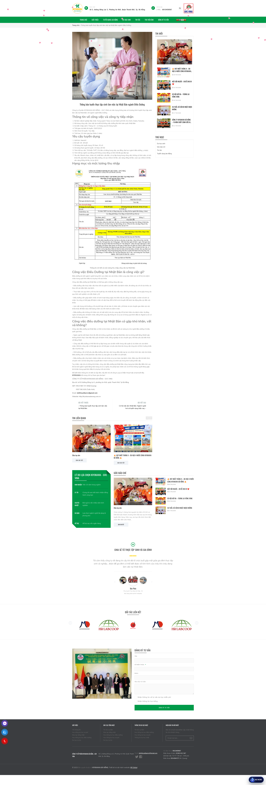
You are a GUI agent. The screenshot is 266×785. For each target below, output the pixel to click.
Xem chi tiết (121, 524)
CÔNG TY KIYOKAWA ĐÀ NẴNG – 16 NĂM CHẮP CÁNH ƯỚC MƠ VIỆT (181, 120)
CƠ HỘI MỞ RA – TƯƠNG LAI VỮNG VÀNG (126, 455)
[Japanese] (182, 20)
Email (136, 673)
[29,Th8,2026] (133, 491)
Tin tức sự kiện (108, 730)
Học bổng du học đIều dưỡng (81, 738)
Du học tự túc (76, 740)
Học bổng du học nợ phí (80, 732)
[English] (180, 20)
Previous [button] (147, 416)
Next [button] (150, 416)
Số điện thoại (140, 665)
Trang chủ (83, 20)
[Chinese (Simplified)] (177, 20)
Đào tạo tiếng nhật (78, 735)
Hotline (160, 7)
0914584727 (175, 758)
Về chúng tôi (76, 730)
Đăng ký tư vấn (163, 20)
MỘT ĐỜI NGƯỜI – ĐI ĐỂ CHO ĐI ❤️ (83, 455)
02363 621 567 (181, 753)
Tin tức (137, 20)
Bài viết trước (83, 402)
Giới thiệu (95, 20)
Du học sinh (126, 20)
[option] (91, 443)
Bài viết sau (142, 402)
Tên (136, 656)
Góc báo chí (161, 147)
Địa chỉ (92, 7)
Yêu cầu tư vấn (140, 682)
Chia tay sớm (163, 57)
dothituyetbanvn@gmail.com (148, 753)
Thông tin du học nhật (142, 738)
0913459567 (177, 751)
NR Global (133, 767)
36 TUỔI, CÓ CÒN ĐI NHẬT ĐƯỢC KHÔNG (182, 108)
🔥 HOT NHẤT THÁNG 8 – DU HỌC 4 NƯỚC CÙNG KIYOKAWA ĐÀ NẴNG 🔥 (181, 69)
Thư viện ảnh (149, 20)
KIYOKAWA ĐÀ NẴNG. (100, 767)
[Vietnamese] (185, 20)
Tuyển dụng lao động (110, 20)
